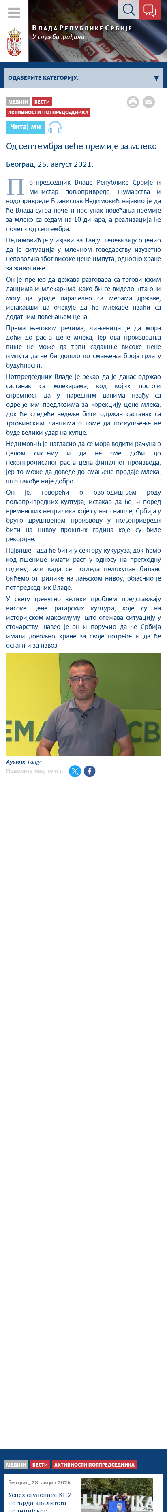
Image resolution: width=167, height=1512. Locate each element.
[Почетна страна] (14, 42)
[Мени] (14, 13)
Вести (42, 102)
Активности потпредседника (48, 113)
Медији (18, 102)
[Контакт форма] (150, 11)
